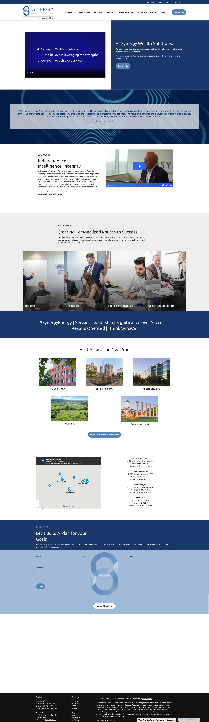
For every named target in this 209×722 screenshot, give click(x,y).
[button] (70, 12)
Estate (74, 706)
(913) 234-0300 (50, 720)
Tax (73, 710)
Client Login (163, 2)
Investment (75, 703)
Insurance (75, 708)
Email (85, 556)
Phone (131, 556)
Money (74, 713)
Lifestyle (75, 715)
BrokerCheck (147, 699)
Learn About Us (55, 194)
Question (39, 568)
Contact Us (176, 2)
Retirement (75, 701)
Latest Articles (76, 718)
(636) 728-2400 (148, 2)
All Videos (75, 720)
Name (38, 556)
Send (40, 586)
